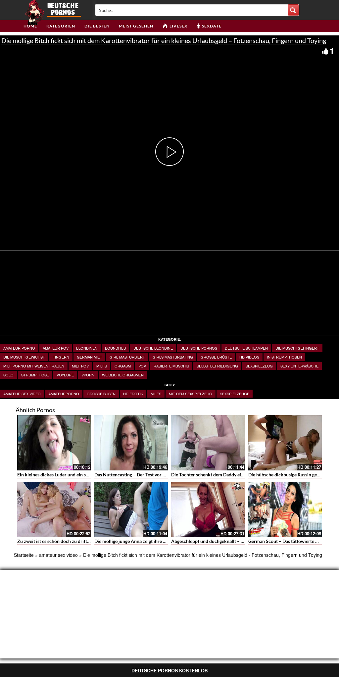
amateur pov (56, 348)
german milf (89, 357)
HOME (30, 26)
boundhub (115, 348)
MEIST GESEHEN (136, 26)
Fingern (61, 357)
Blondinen (86, 348)
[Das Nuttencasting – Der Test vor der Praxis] (131, 442)
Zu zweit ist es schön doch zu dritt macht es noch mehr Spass (79, 541)
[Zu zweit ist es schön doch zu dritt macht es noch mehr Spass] (54, 509)
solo (8, 374)
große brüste (216, 357)
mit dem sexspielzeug (190, 393)
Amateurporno (63, 393)
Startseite (24, 555)
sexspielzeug (259, 365)
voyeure (65, 374)
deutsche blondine (153, 348)
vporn (87, 374)
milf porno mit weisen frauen (33, 365)
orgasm (123, 365)
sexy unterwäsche (299, 365)
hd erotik (133, 393)
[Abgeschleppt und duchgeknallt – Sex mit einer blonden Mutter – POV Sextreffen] (208, 509)
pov (142, 365)
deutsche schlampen (246, 348)
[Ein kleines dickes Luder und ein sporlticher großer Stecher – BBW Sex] (54, 442)
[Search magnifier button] (293, 10)
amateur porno (19, 348)
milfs (101, 365)
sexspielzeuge (234, 393)
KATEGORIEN (60, 26)
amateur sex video (22, 393)
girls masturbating (173, 357)
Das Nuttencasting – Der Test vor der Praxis (139, 474)
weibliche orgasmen (123, 374)
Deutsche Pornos (198, 348)
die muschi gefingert (297, 348)
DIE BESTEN (97, 26)
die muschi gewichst (24, 357)
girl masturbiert (127, 357)
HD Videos (249, 357)
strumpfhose (35, 374)
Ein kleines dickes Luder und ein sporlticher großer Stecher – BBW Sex (90, 474)
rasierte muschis (171, 365)
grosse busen (101, 393)
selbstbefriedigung (217, 365)
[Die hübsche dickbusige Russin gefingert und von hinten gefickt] (285, 442)
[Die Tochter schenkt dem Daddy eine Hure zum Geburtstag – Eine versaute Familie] (208, 442)
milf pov (80, 365)
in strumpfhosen (284, 357)
